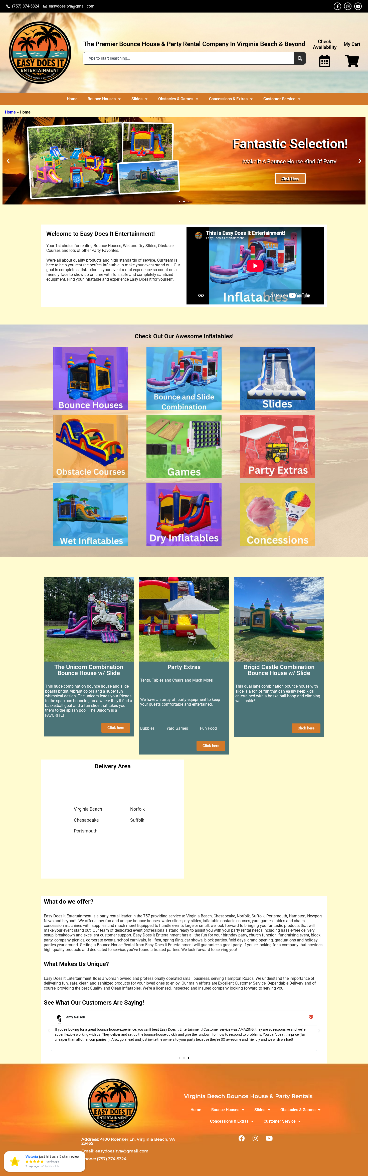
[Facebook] (241, 1138)
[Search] (300, 58)
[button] (8, 161)
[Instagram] (347, 6)
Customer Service (279, 98)
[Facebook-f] (337, 6)
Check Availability (324, 44)
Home (72, 98)
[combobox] (188, 58)
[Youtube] (358, 6)
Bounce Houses (102, 98)
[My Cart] (352, 61)
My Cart (352, 44)
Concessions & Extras (228, 98)
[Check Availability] (324, 61)
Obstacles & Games (175, 98)
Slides (136, 98)
